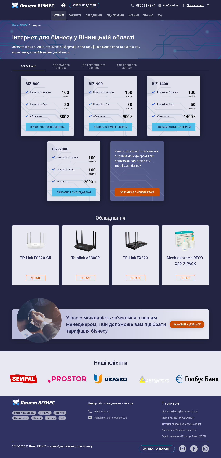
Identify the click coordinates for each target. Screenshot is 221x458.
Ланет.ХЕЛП (199, 436)
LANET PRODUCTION (182, 417)
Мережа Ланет (193, 424)
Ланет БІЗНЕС (20, 25)
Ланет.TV (191, 430)
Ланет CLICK (190, 411)
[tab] (58, 15)
